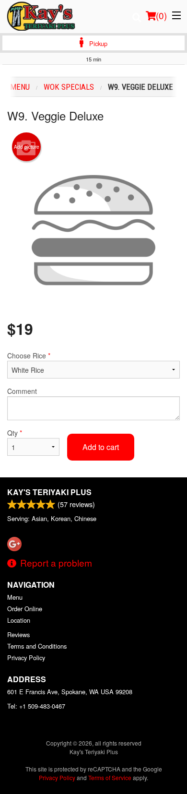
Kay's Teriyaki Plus (49, 492)
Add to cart (100, 446)
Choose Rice (28, 355)
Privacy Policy (26, 657)
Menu (15, 597)
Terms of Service (109, 777)
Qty (14, 433)
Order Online (24, 608)
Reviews (18, 634)
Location (18, 620)
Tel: (36, 706)
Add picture (26, 146)
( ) (161, 15)
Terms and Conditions (37, 646)
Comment (22, 391)
